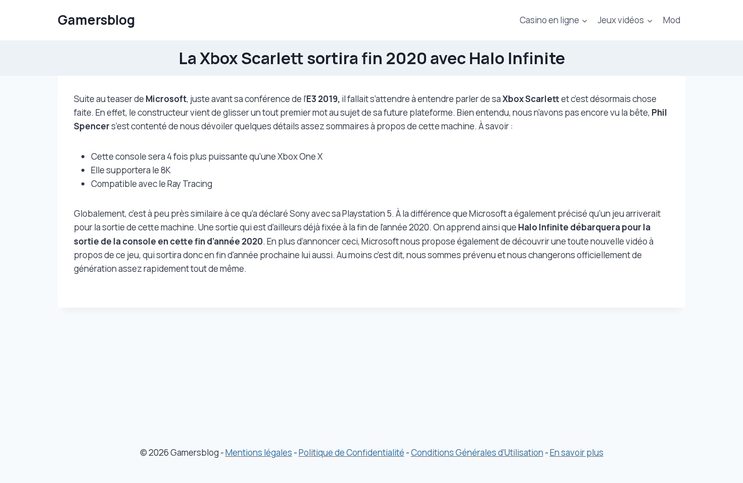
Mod (671, 20)
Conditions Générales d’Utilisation (477, 452)
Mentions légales (258, 452)
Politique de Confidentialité (351, 452)
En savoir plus (576, 452)
